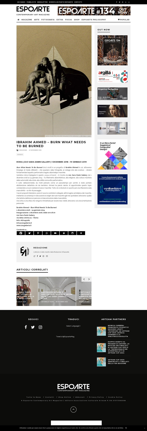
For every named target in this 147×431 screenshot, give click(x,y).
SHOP (77, 20)
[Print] (64, 233)
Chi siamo (21, 2)
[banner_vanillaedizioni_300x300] (113, 169)
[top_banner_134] (94, 8)
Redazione (23, 150)
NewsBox (20, 154)
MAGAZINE (27, 20)
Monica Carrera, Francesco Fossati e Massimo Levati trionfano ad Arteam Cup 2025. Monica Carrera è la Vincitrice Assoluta (119, 331)
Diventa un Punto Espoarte (61, 2)
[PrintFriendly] (72, 233)
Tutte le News (33, 397)
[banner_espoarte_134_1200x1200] (113, 65)
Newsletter (42, 2)
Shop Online (64, 397)
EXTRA (60, 20)
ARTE (36, 20)
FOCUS (68, 20)
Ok (126, 428)
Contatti (78, 2)
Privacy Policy (96, 397)
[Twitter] (29, 233)
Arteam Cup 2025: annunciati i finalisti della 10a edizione (118, 361)
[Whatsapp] (46, 233)
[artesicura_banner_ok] (113, 117)
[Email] (55, 233)
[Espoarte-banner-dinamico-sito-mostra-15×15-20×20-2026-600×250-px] (113, 134)
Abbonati (80, 397)
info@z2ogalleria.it (24, 223)
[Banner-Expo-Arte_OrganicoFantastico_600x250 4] (113, 99)
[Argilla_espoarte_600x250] (113, 82)
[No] (145, 428)
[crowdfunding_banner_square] (113, 204)
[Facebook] (21, 233)
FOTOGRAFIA (48, 20)
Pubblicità (31, 2)
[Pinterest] (38, 233)
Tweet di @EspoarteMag (65, 337)
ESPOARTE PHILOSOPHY (94, 20)
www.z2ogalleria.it (23, 225)
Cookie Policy (115, 397)
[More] (81, 233)
